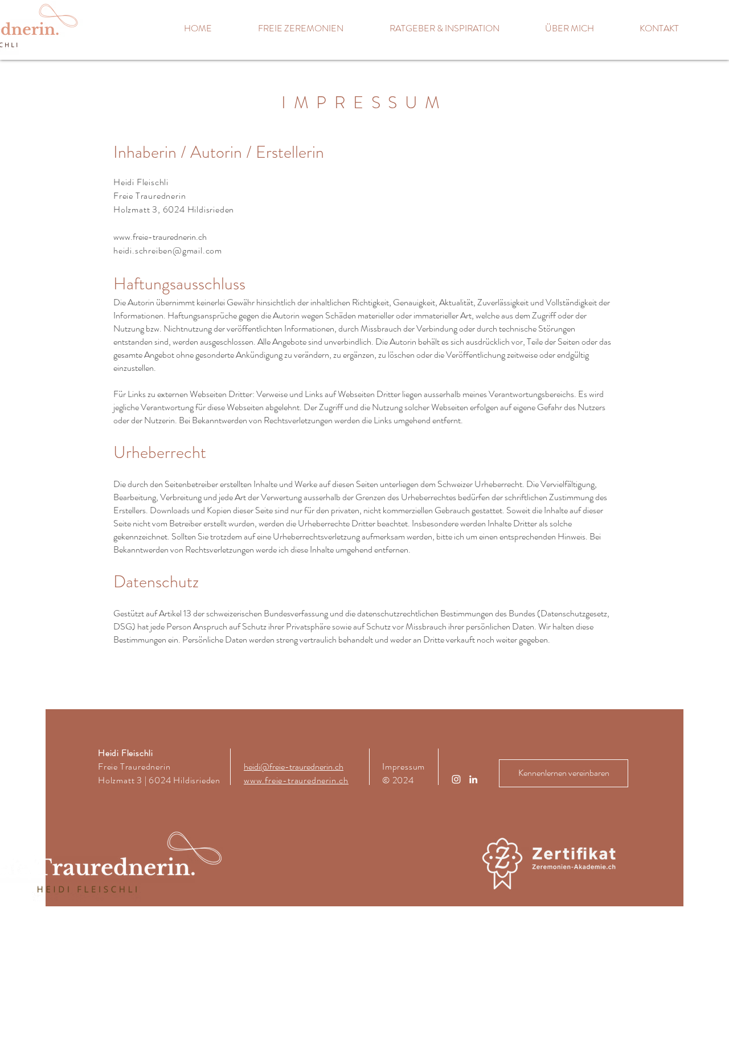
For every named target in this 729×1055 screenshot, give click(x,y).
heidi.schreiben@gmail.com (167, 250)
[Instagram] (456, 779)
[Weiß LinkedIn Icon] (473, 779)
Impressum (403, 766)
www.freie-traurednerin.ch (160, 236)
